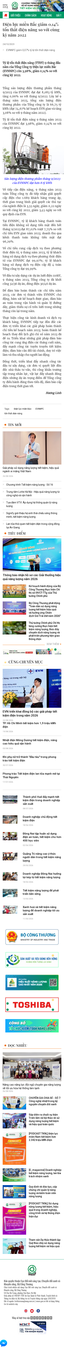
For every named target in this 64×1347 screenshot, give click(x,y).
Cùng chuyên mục (26, 662)
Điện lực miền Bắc (22, 409)
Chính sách (30, 15)
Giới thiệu (15, 15)
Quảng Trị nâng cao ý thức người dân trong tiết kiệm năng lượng (42, 857)
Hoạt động (46, 15)
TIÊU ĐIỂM (17, 533)
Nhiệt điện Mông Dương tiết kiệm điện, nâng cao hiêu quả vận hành (30, 742)
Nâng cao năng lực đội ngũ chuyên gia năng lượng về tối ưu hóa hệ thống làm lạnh (32, 1086)
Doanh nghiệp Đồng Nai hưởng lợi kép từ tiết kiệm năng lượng (42, 875)
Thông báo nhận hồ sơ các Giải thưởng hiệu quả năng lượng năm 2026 (32, 577)
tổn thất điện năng (13, 413)
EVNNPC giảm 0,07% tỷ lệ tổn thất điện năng (30, 50)
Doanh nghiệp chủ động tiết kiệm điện (40, 818)
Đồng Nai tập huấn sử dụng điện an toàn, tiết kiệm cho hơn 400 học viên (42, 837)
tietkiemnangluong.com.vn (24, 1301)
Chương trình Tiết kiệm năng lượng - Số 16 (29, 484)
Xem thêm (54, 644)
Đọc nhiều (17, 1045)
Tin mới (15, 424)
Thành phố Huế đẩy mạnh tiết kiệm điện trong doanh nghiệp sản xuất (41, 800)
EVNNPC (40, 409)
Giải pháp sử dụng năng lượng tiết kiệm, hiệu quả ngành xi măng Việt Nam (31, 469)
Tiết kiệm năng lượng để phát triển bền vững (41, 892)
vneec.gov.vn (41, 1301)
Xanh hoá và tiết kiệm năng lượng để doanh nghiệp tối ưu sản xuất (41, 910)
